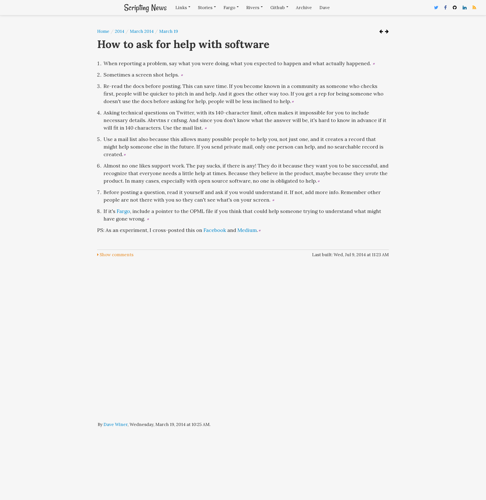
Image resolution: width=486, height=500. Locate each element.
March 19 (168, 31)
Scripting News (145, 7)
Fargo (230, 7)
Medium (247, 230)
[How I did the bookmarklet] (387, 31)
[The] (381, 31)
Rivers (253, 7)
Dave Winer (116, 424)
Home (103, 31)
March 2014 (142, 31)
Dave (324, 7)
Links (181, 7)
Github (278, 7)
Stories (205, 7)
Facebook (215, 230)
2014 (119, 31)
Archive (304, 7)
